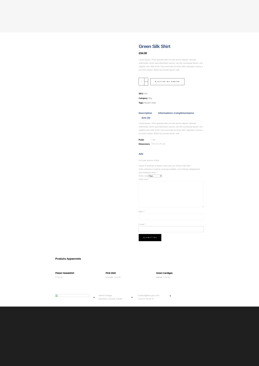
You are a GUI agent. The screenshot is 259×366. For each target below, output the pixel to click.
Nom (141, 211)
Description (145, 113)
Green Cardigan (164, 273)
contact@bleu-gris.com (148, 295)
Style (154, 103)
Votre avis (144, 179)
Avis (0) (146, 117)
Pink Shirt (111, 273)
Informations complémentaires (176, 113)
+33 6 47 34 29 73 (146, 299)
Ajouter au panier (167, 82)
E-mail (142, 224)
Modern (147, 103)
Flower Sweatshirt (64, 273)
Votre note (143, 176)
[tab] (147, 113)
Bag (150, 98)
